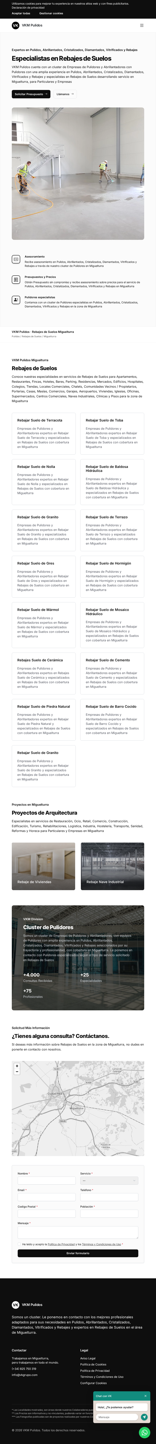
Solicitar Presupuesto (29, 94)
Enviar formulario (78, 1253)
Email (22, 1190)
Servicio (86, 1173)
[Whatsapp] (144, 1432)
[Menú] (141, 25)
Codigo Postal (28, 1206)
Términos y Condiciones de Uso (101, 1244)
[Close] (145, 1396)
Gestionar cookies (51, 13)
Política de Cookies (93, 1364)
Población (87, 1206)
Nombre (24, 1173)
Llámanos (63, 94)
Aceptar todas (21, 13)
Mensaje (24, 1223)
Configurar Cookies (93, 1383)
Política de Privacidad (61, 1244)
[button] (78, 1108)
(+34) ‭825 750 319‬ (24, 1369)
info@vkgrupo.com (24, 1375)
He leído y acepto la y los (72, 1244)
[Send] (144, 1417)
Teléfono (86, 1190)
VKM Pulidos (31, 25)
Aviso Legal (88, 1358)
